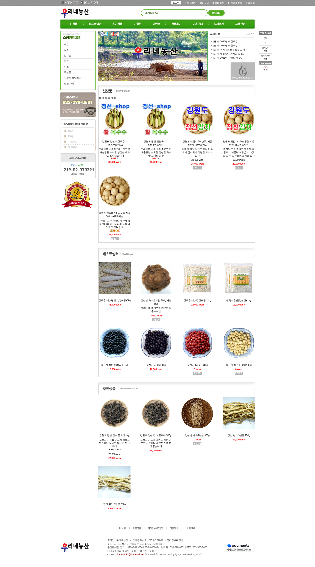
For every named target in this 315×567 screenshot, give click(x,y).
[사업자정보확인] (173, 540)
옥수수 (67, 44)
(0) (265, 51)
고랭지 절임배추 (72, 78)
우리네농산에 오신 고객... (230, 49)
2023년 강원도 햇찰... (228, 57)
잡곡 (66, 61)
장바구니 (204, 3)
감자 (66, 50)
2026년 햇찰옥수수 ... (228, 41)
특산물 (67, 72)
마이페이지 (218, 3)
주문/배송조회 (234, 3)
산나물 (67, 55)
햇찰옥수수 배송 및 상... (229, 53)
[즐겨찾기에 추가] (265, 63)
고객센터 (250, 3)
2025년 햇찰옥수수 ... (228, 45)
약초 (66, 66)
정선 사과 (69, 83)
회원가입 (191, 3)
